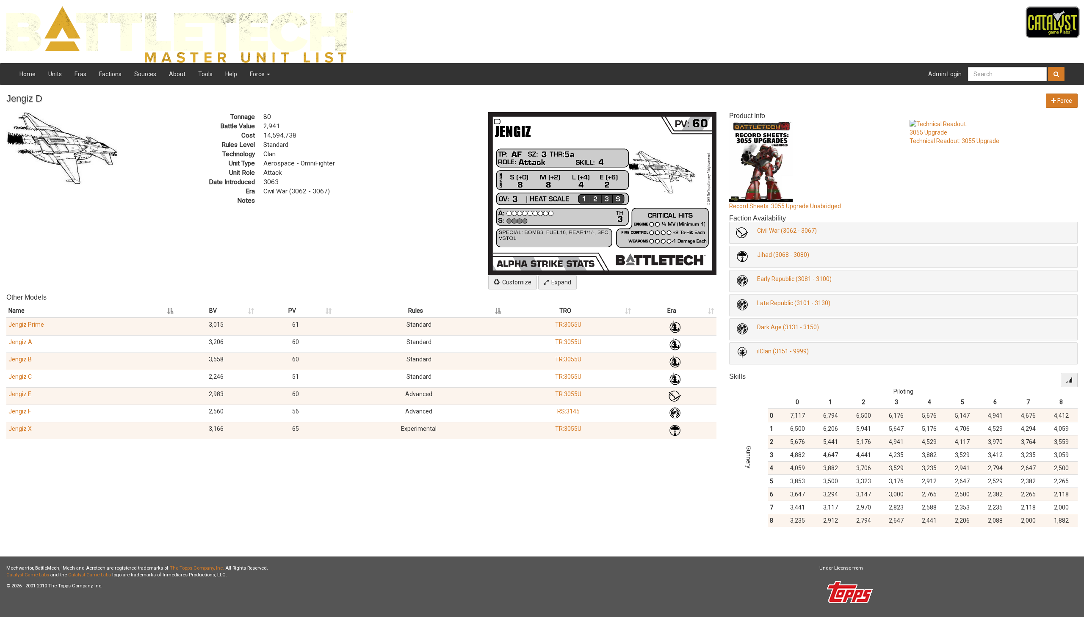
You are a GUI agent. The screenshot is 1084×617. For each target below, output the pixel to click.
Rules (415, 310)
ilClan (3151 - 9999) (783, 351)
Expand (560, 282)
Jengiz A (20, 342)
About (177, 74)
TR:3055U (568, 324)
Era (671, 310)
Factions (110, 74)
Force (258, 74)
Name (16, 310)
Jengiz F (19, 411)
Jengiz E (19, 394)
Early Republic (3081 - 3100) (794, 278)
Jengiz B (20, 359)
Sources (145, 74)
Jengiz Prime (26, 324)
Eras (80, 74)
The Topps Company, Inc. (197, 568)
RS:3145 (568, 411)
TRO (565, 310)
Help (231, 74)
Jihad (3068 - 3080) (783, 254)
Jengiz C (20, 376)
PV (292, 310)
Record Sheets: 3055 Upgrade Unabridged (785, 206)
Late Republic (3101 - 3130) (793, 303)
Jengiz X (20, 428)
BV (213, 310)
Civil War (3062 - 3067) (787, 230)
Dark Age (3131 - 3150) (788, 327)
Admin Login (945, 74)
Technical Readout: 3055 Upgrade (954, 141)
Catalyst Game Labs (27, 575)
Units (55, 74)
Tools (205, 74)
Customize (515, 282)
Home (27, 74)
